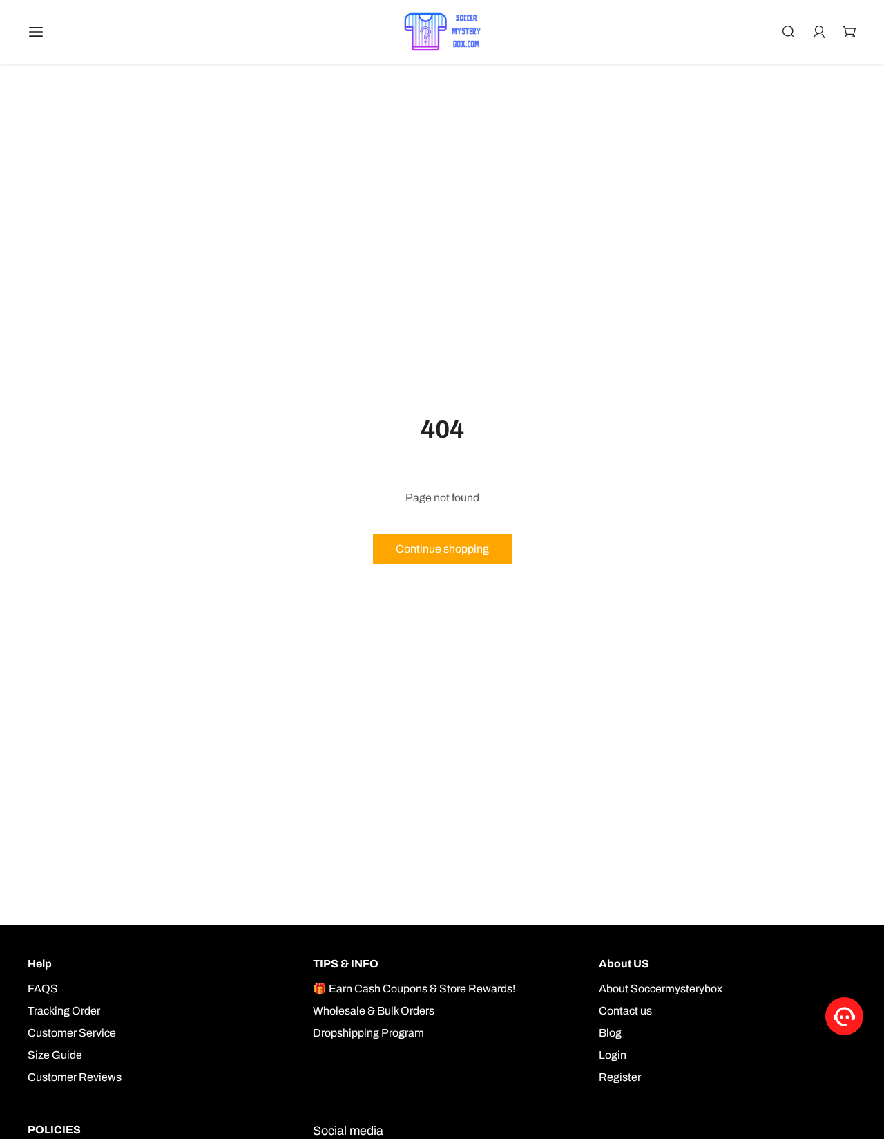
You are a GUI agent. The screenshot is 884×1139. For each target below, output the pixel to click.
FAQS (43, 988)
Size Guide (55, 1055)
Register (620, 1077)
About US (624, 964)
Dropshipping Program (368, 1033)
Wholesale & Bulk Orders (373, 1011)
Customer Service (72, 1033)
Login (612, 1055)
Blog (610, 1033)
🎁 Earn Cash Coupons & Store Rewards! (414, 988)
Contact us (625, 1011)
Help (40, 964)
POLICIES (54, 1130)
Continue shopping (442, 549)
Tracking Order (64, 1011)
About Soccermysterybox (660, 988)
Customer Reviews (75, 1077)
